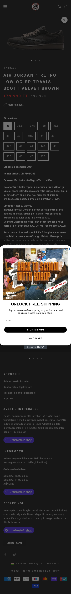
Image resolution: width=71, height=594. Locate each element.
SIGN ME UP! (35, 329)
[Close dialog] (67, 249)
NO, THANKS (35, 338)
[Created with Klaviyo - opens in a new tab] (35, 347)
